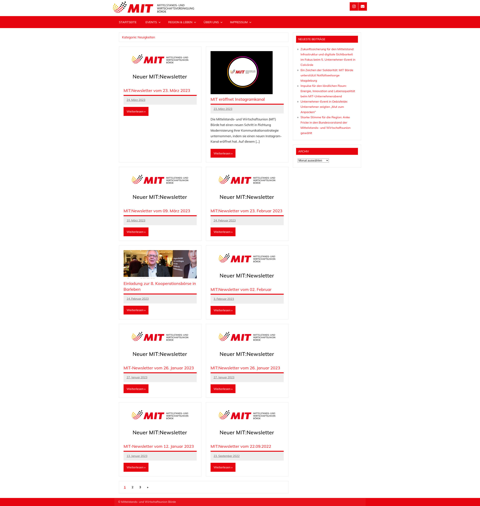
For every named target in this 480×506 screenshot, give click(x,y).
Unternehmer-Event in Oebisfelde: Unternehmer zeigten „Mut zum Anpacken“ (324, 107)
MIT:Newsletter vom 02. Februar (241, 289)
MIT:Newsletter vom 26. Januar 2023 (245, 367)
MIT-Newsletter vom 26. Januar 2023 (159, 367)
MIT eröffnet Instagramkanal (238, 99)
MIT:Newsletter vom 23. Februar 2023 (246, 210)
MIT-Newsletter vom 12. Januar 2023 (159, 446)
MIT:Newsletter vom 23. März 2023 (157, 90)
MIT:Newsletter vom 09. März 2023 (157, 210)
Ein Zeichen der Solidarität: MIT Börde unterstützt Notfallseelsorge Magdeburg (327, 75)
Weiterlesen (135, 111)
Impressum (239, 22)
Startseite (127, 22)
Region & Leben (180, 22)
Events (151, 22)
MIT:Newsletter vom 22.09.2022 (241, 446)
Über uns (211, 22)
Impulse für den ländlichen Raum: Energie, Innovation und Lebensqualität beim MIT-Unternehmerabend (328, 91)
